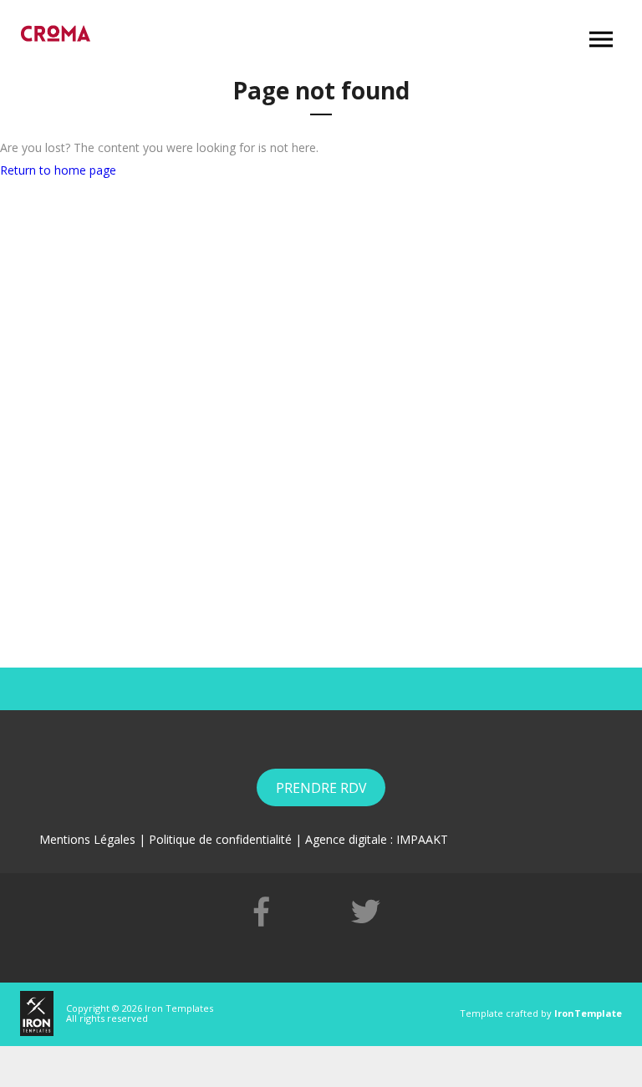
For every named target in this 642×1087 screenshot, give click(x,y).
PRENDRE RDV (321, 788)
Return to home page (58, 170)
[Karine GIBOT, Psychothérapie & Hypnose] (55, 33)
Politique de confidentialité (220, 839)
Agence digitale (346, 839)
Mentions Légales (87, 839)
